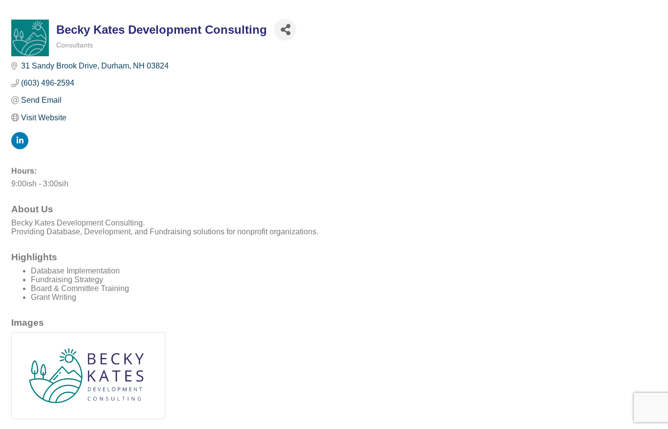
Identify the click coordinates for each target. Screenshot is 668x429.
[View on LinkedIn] (19, 146)
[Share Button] (285, 30)
